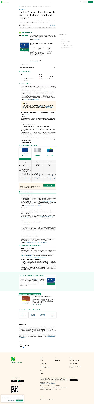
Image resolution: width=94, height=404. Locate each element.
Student (26, 114)
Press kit (41, 371)
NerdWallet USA (44, 399)
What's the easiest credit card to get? (32, 99)
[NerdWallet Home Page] (5, 2)
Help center (57, 359)
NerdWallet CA (52, 399)
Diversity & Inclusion (44, 364)
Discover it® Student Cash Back (48, 201)
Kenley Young (52, 25)
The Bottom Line (64, 35)
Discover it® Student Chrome (26, 255)
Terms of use (72, 359)
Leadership (42, 360)
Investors (42, 373)
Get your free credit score (34, 61)
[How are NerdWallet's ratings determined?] (27, 37)
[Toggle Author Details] (27, 24)
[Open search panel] (81, 2)
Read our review (37, 304)
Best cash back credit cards (52, 315)
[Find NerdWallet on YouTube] (72, 380)
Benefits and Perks (64, 43)
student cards (35, 279)
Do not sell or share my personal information (75, 367)
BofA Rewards (36, 128)
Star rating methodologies (45, 367)
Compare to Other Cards (65, 41)
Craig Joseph (25, 24)
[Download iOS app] (14, 381)
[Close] (22, 396)
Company (42, 359)
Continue (19, 400)
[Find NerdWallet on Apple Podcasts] (76, 380)
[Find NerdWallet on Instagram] (74, 380)
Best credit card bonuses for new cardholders (33, 221)
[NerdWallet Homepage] (19, 6)
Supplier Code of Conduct (74, 360)
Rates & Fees (37, 175)
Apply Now (25, 49)
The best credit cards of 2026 (23, 315)
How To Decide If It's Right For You (67, 48)
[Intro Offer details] (50, 48)
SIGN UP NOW (49, 185)
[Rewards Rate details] (41, 48)
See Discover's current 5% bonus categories (33, 205)
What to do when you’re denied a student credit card (35, 257)
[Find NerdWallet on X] (70, 380)
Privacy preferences (73, 364)
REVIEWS (29, 6)
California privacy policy (74, 363)
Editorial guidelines (43, 366)
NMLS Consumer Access (43, 383)
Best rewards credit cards (42, 315)
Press (41, 370)
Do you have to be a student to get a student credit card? (36, 242)
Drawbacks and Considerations (67, 45)
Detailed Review (64, 39)
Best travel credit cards (32, 315)
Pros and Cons (64, 37)
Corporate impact (43, 363)
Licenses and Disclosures (51, 383)
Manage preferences (11, 400)
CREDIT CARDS (24, 6)
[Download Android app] (21, 381)
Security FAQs (57, 360)
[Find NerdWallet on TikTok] (77, 380)
